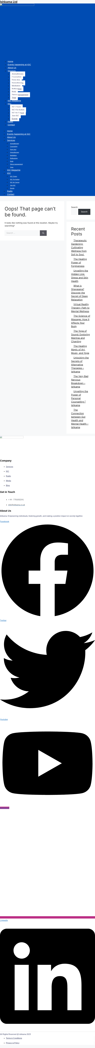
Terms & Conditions (14, 1038)
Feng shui (16, 80)
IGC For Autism (18, 110)
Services (12, 71)
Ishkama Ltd (8, 1)
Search (74, 207)
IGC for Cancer (18, 113)
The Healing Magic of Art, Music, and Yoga (80, 349)
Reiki (14, 92)
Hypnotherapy (17, 83)
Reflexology (17, 89)
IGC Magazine (14, 101)
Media (8, 481)
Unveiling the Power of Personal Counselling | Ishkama (79, 398)
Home (10, 61)
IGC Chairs (16, 107)
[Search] (43, 233)
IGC (9, 104)
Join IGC (15, 116)
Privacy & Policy (12, 1043)
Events (14, 119)
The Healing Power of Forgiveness (79, 262)
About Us (12, 68)
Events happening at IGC (19, 64)
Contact (11, 125)
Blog (8, 485)
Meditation (16, 86)
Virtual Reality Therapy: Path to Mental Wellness (80, 308)
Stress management (20, 95)
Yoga (14, 98)
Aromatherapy (17, 74)
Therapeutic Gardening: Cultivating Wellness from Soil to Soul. (79, 247)
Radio (10, 122)
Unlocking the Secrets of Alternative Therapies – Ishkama (80, 364)
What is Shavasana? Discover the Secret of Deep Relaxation (79, 292)
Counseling (16, 77)
